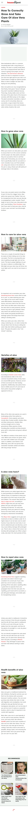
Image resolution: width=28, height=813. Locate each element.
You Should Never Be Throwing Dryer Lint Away (6, 777)
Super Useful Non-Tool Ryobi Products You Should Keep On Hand (6, 799)
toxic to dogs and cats (7, 501)
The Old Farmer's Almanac (15, 73)
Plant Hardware (18, 204)
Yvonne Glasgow (6, 24)
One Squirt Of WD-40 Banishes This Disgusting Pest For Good (21, 799)
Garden (3, 7)
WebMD (3, 721)
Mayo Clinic (7, 517)
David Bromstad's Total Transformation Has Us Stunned (21, 778)
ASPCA (3, 503)
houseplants (4, 418)
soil (2, 165)
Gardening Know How (7, 295)
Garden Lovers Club (15, 375)
